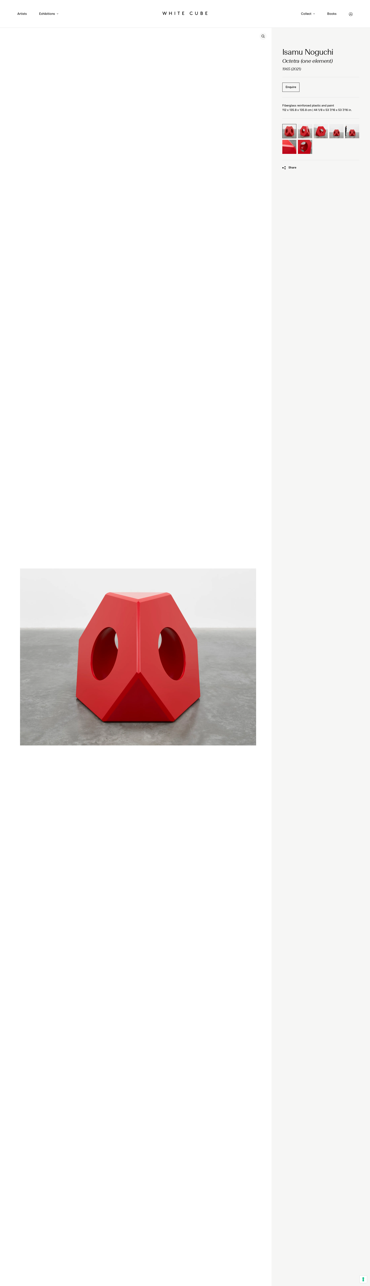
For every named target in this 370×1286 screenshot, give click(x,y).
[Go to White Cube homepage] (185, 14)
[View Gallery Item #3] (321, 131)
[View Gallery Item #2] (305, 131)
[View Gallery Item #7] (305, 147)
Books (331, 13)
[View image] (263, 36)
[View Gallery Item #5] (352, 131)
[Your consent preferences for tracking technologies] (363, 1279)
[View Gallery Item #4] (336, 131)
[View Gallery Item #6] (289, 147)
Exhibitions (47, 13)
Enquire (291, 87)
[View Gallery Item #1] (289, 131)
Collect (306, 13)
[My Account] (351, 14)
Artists (22, 13)
